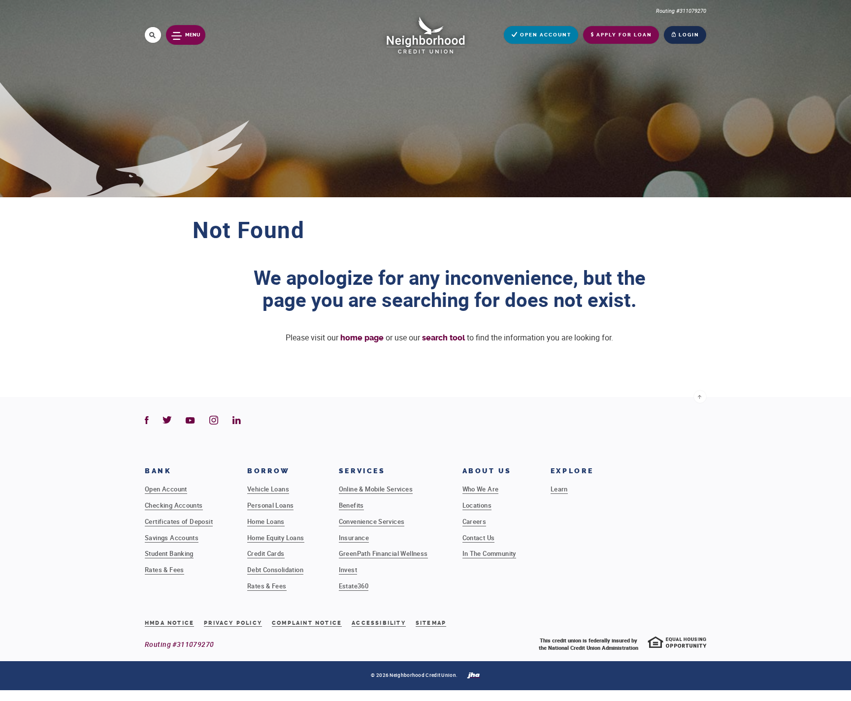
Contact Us (478, 537)
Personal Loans (270, 505)
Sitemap (431, 623)
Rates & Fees (164, 569)
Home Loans (266, 521)
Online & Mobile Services (376, 489)
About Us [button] (487, 471)
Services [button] (362, 471)
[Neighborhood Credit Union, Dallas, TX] (425, 34)
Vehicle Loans (268, 489)
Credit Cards (266, 553)
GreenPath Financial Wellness (383, 553)
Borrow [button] (268, 471)
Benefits (351, 505)
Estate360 (354, 585)
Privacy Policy (233, 623)
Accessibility (379, 623)
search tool (443, 337)
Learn (559, 489)
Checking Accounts (174, 505)
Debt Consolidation (275, 569)
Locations (477, 505)
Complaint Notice (307, 623)
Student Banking (169, 553)
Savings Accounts (171, 537)
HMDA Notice (169, 623)
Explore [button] (572, 471)
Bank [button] (158, 471)
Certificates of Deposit (179, 521)
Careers (474, 521)
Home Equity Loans (275, 537)
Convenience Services (372, 521)
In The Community (489, 553)
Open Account (166, 489)
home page (362, 337)
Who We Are (480, 489)
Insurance (354, 537)
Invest (348, 569)
